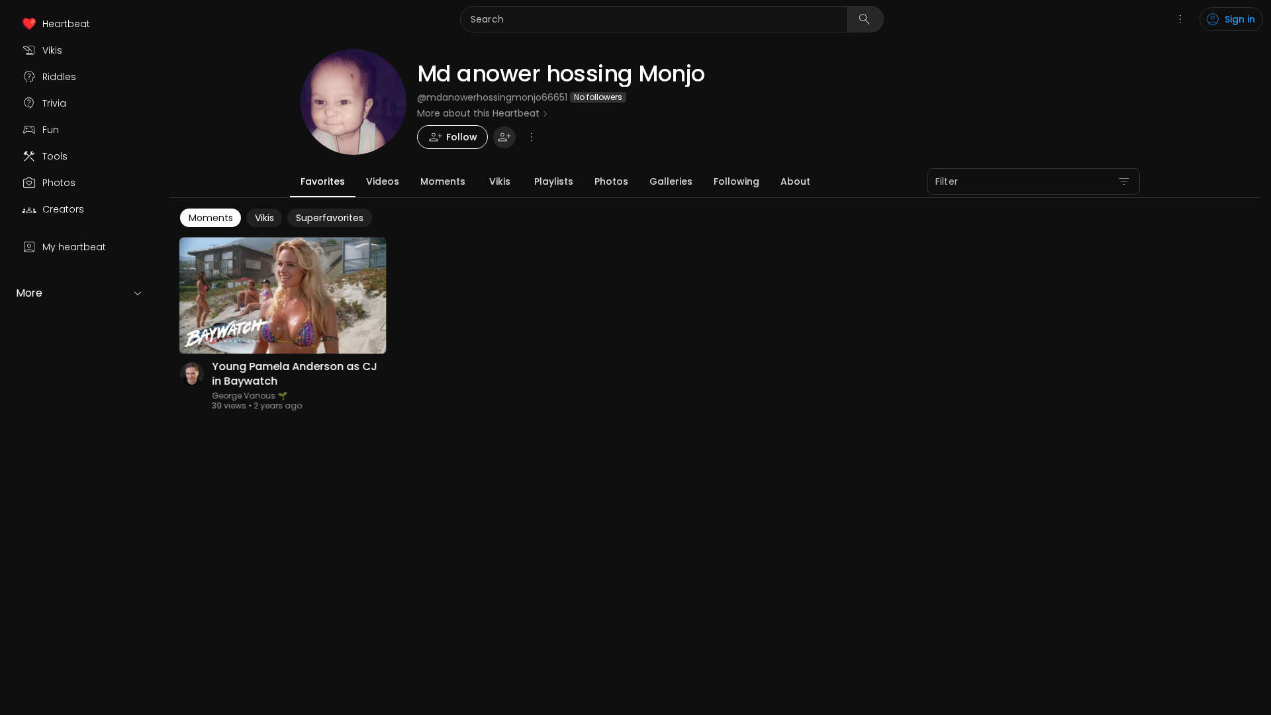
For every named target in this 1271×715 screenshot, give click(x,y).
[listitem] (79, 24)
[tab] (322, 181)
